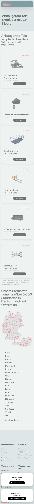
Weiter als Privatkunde (17, 482)
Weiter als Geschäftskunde (17, 498)
